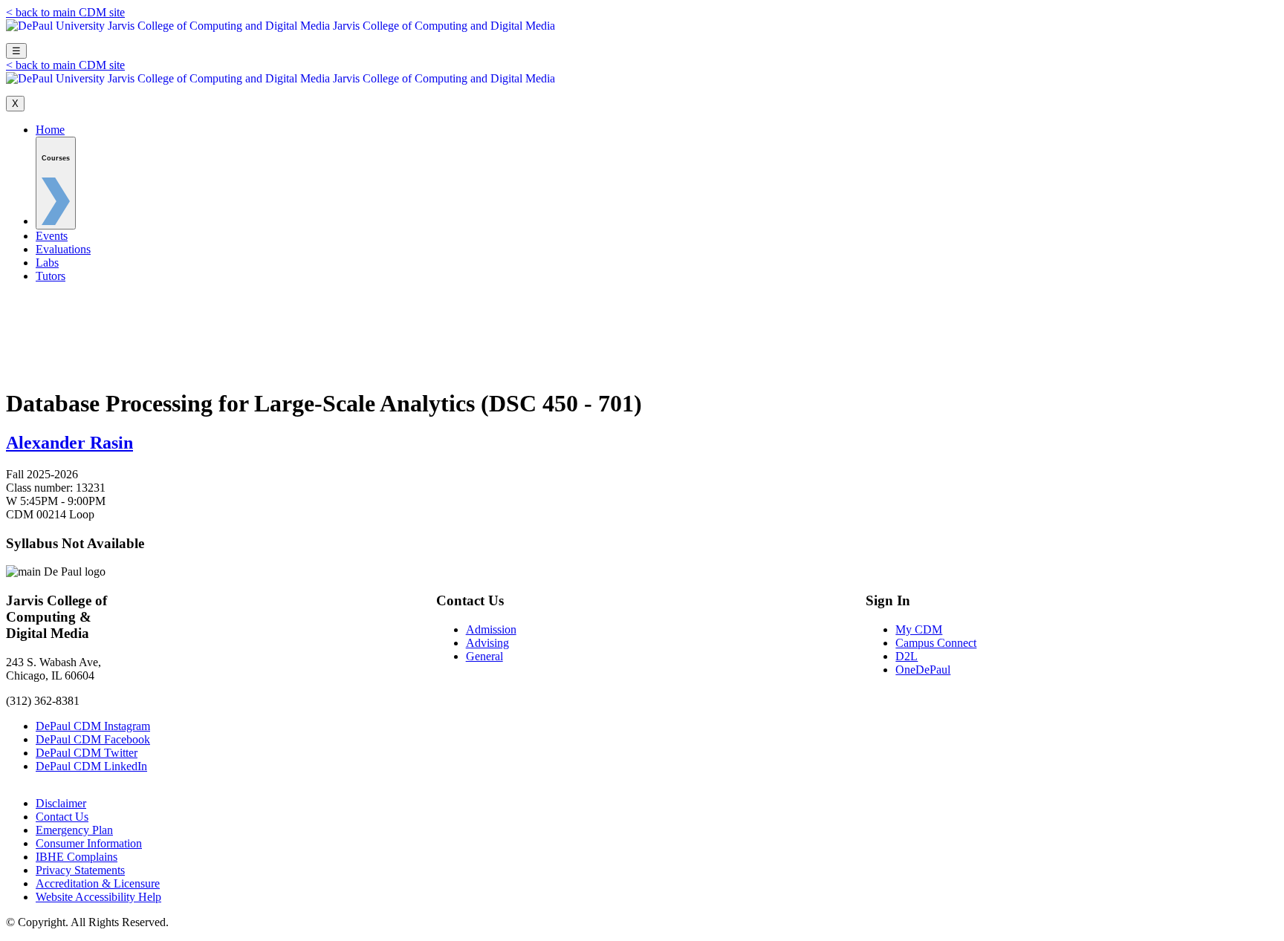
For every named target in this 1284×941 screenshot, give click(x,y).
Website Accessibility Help (98, 896)
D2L (906, 656)
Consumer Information (89, 843)
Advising (487, 642)
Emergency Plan (74, 830)
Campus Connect (935, 642)
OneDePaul (922, 669)
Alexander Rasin (69, 442)
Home (50, 129)
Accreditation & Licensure (98, 883)
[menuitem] (56, 183)
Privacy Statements (80, 870)
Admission (491, 629)
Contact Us (62, 816)
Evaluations (63, 249)
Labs (47, 262)
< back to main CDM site (65, 12)
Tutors (50, 276)
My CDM (918, 629)
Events (52, 235)
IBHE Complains (76, 856)
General (484, 656)
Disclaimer (61, 803)
